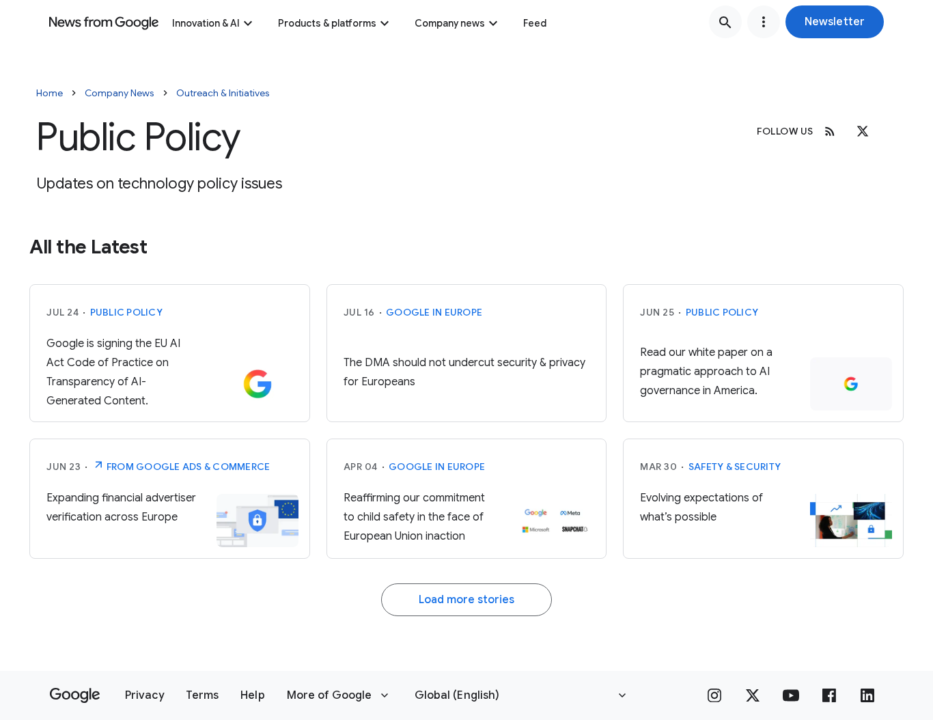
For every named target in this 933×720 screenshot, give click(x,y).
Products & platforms (327, 23)
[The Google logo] (74, 695)
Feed (534, 23)
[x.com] (862, 131)
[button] (834, 21)
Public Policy (126, 312)
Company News (119, 93)
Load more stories (466, 600)
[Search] (725, 21)
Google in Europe (434, 312)
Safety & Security (734, 466)
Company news (450, 23)
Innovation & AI (206, 23)
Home (49, 93)
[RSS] (829, 131)
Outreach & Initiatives (223, 93)
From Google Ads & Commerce (187, 466)
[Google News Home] (103, 21)
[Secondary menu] (763, 21)
